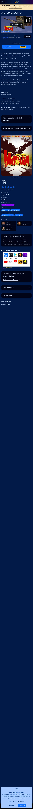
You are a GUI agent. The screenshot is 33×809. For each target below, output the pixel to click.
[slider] (2, 187)
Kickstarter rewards (7, 215)
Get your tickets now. (15, 8)
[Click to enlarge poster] (16, 155)
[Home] (16, 2)
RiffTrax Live (18, 215)
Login (30, 2)
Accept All (22, 805)
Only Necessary (12, 805)
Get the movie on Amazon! (10, 280)
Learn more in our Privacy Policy (16, 801)
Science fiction (15, 210)
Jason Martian (19, 177)
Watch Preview (18, 24)
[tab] (16, 236)
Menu (5, 2)
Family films (5, 210)
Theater (28, 36)
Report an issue (7, 295)
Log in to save (5, 37)
